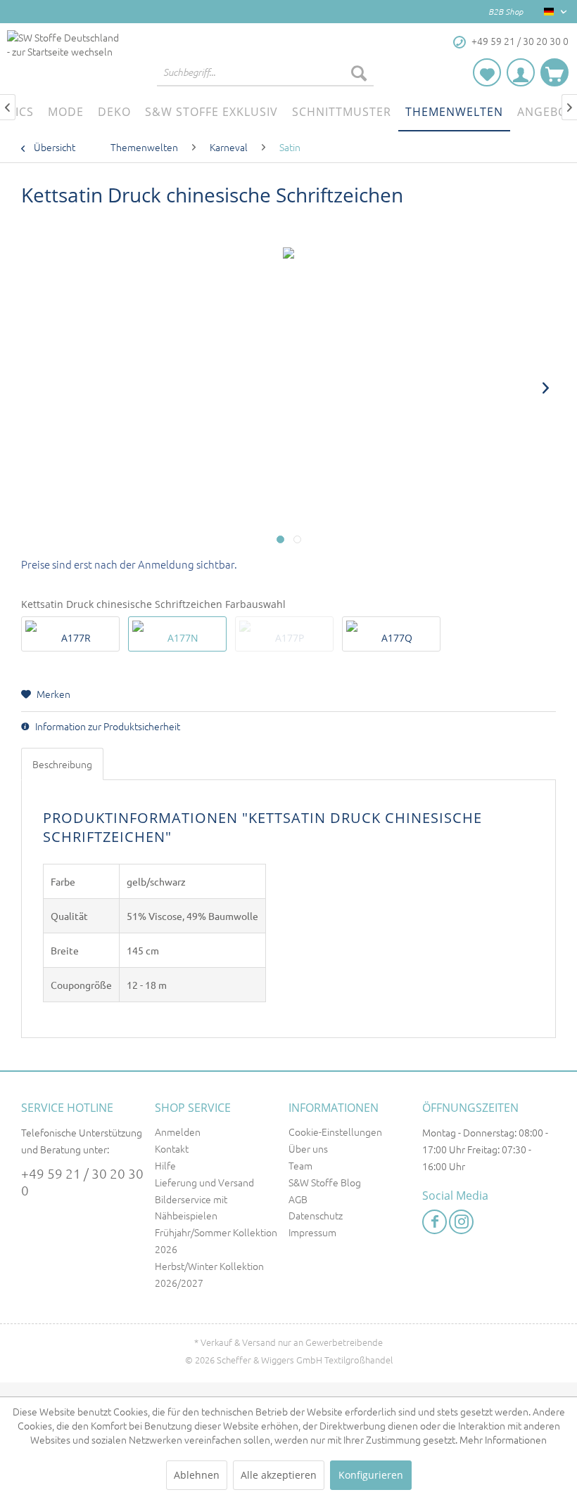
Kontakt (172, 1148)
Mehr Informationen (503, 1439)
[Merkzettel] (487, 72)
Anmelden (178, 1132)
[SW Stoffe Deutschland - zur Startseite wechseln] (63, 58)
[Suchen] (359, 72)
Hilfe (165, 1165)
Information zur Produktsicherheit (106, 726)
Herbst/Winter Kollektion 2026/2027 (209, 1274)
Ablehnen (197, 1475)
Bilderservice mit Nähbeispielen (191, 1207)
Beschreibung (62, 764)
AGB (297, 1199)
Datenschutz (315, 1215)
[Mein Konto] (521, 72)
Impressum (312, 1232)
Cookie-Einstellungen (335, 1132)
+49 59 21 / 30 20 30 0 (82, 1181)
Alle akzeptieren (279, 1475)
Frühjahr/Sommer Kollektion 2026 (216, 1240)
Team (300, 1165)
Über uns (308, 1148)
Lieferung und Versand (204, 1182)
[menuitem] (265, 72)
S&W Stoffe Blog (324, 1182)
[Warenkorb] (554, 72)
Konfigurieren (370, 1475)
